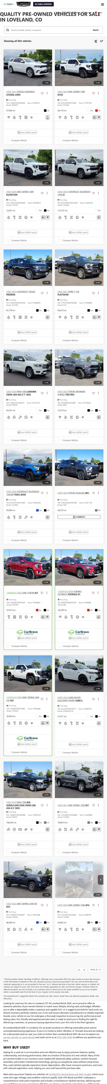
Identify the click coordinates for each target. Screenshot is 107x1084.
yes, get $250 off (30, 72)
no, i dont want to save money (70, 72)
